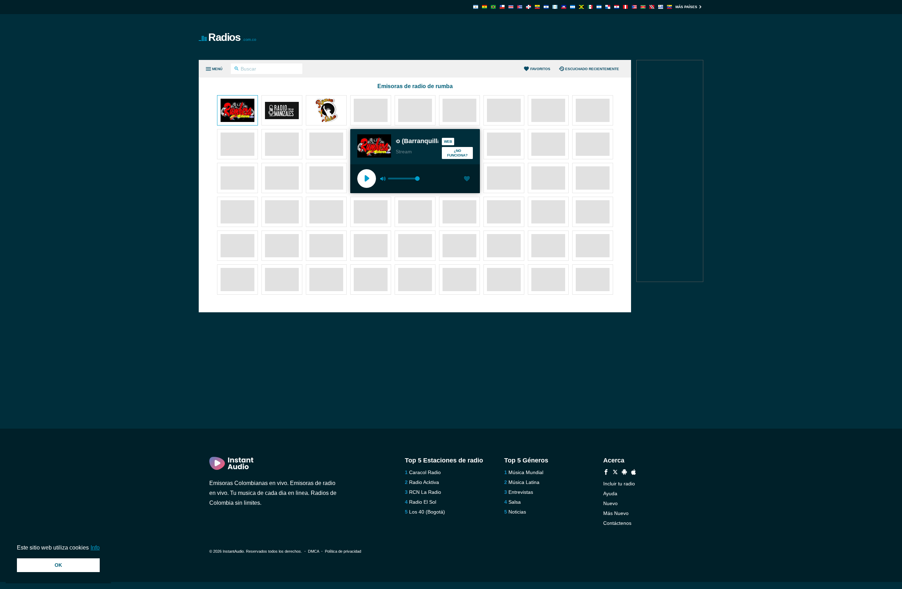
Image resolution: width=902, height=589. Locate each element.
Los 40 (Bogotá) (427, 512)
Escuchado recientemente (592, 69)
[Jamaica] (581, 7)
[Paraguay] (616, 7)
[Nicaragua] (599, 7)
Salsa (514, 502)
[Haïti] (563, 7)
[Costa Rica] (510, 7)
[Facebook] (606, 473)
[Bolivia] (484, 7)
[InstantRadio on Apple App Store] (633, 473)
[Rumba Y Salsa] (326, 111)
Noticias (517, 512)
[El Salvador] (546, 7)
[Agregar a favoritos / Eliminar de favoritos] (467, 179)
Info (95, 548)
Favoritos (540, 69)
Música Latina (523, 482)
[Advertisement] (530, 37)
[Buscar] (236, 69)
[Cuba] (519, 7)
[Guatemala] (554, 7)
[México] (590, 7)
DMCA (313, 551)
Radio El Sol (422, 502)
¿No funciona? (457, 153)
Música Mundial (525, 472)
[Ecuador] (537, 7)
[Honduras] (572, 7)
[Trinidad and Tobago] (651, 7)
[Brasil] (493, 7)
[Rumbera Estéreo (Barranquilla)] (237, 111)
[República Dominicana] (528, 7)
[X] (615, 473)
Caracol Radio (425, 472)
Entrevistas (520, 492)
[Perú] (625, 7)
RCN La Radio (425, 492)
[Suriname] (643, 7)
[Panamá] (607, 7)
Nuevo (610, 503)
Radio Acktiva (424, 482)
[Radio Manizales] (282, 111)
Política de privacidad (343, 551)
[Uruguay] (660, 7)
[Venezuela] (669, 7)
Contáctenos (617, 523)
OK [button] (58, 565)
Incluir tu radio (619, 483)
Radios (232, 37)
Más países (686, 7)
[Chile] (502, 7)
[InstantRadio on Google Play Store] (624, 473)
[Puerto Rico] (634, 7)
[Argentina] (475, 7)
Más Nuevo (616, 513)
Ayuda (610, 493)
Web (448, 141)
